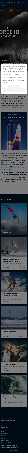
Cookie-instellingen (14, 86)
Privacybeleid (6, 80)
